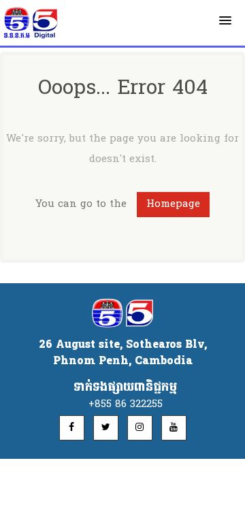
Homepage (173, 204)
